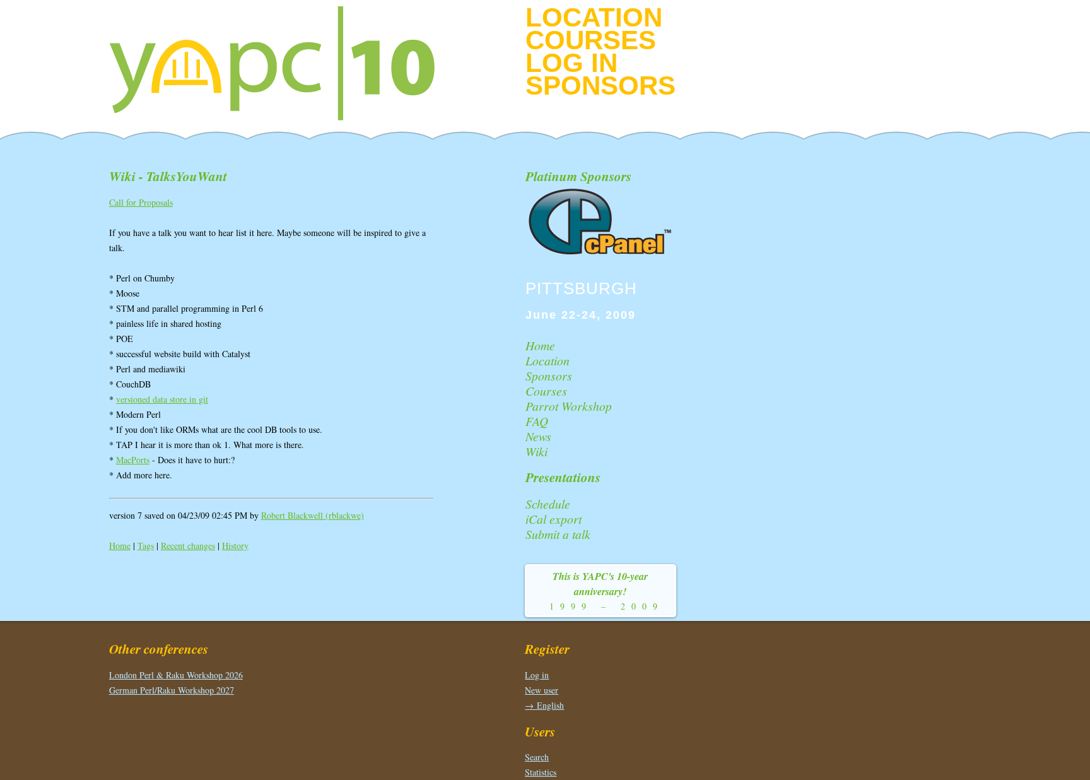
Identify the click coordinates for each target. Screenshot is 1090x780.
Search (537, 757)
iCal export (553, 519)
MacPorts (132, 460)
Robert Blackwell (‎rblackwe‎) (312, 515)
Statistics (540, 772)
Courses (590, 40)
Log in (571, 63)
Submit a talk (557, 534)
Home (120, 546)
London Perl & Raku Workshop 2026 (176, 675)
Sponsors (600, 85)
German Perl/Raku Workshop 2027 (171, 690)
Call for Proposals (141, 202)
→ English (544, 705)
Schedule (547, 503)
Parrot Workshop (568, 406)
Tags (146, 546)
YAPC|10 (282, 63)
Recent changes (188, 546)
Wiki (536, 451)
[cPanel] (601, 252)
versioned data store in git (162, 399)
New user (541, 690)
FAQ (536, 421)
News (538, 436)
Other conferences (158, 648)
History (235, 546)
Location (593, 17)
